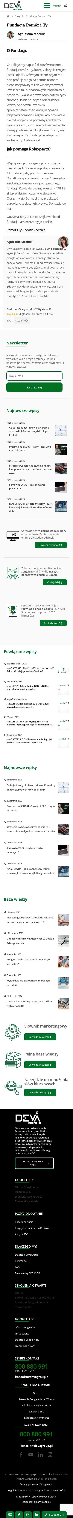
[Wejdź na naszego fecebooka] (19, 1514)
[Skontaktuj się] (10, 1514)
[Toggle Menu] (47, 6)
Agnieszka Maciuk (31, 34)
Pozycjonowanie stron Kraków (32, 1228)
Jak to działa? (23, 1192)
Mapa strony (23, 1496)
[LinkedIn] (41, 1458)
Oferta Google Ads (26, 1187)
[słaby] (8, 314)
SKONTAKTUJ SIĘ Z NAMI (33, 1163)
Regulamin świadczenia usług (24, 1490)
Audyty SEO (21, 1234)
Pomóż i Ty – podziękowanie (26, 230)
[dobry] (12, 314)
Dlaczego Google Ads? (28, 1196)
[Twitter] (30, 1458)
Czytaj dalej (53, 582)
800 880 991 (31, 1366)
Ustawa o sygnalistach (43, 1496)
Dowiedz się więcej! (49, 545)
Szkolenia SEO (24, 1307)
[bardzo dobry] (14, 314)
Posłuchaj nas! (52, 623)
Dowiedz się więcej (38, 1037)
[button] (65, 5)
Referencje (21, 1261)
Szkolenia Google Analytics (31, 1302)
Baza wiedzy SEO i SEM (27, 1273)
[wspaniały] (17, 314)
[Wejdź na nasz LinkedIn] (36, 1514)
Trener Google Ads (26, 1201)
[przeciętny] (10, 314)
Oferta (19, 1292)
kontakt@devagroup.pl (32, 1377)
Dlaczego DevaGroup (26, 1254)
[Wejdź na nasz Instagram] (28, 1514)
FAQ (17, 1267)
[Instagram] (50, 1458)
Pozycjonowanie (24, 1222)
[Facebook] (20, 1458)
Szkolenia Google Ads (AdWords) (35, 1297)
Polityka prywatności (53, 1490)
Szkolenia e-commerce (36, 1417)
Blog (17, 16)
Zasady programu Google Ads (36, 1484)
